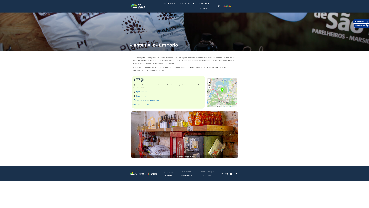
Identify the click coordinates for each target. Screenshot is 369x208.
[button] (139, 134)
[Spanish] (230, 6)
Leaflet (215, 106)
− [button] (209, 82)
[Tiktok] (236, 174)
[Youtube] (231, 174)
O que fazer (202, 3)
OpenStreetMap (227, 106)
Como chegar (141, 96)
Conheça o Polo (167, 3)
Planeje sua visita (185, 3)
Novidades (204, 9)
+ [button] (209, 80)
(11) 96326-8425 (141, 92)
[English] (225, 6)
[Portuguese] (227, 6)
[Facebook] (226, 174)
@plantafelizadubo (141, 104)
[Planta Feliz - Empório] (222, 89)
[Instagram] (222, 174)
